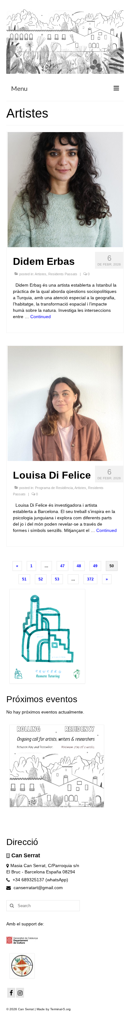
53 (57, 579)
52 (40, 579)
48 (79, 566)
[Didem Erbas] (65, 189)
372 (90, 579)
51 (24, 579)
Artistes (40, 274)
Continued (40, 316)
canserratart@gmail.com (37, 887)
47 (62, 566)
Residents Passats (62, 274)
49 (95, 566)
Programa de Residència (54, 488)
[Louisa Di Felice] (65, 402)
